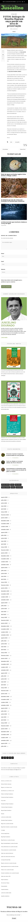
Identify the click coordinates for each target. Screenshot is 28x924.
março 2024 (4, 582)
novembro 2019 (5, 734)
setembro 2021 (5, 670)
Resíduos (12, 487)
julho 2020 (3, 711)
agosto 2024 (4, 567)
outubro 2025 (4, 526)
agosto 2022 (4, 637)
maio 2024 (3, 576)
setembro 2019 (5, 740)
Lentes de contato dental (6, 817)
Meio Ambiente (14, 28)
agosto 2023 (4, 602)
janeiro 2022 (4, 658)
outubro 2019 (4, 737)
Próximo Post (22, 149)
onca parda (17, 142)
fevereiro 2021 (4, 690)
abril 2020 (3, 720)
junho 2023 (4, 608)
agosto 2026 (4, 497)
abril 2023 (3, 614)
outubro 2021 (4, 667)
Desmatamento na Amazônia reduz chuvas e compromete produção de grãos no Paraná (16, 470)
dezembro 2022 (5, 626)
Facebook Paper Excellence (6, 820)
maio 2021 (3, 681)
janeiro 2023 (4, 623)
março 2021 (4, 687)
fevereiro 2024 (5, 585)
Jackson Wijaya (6, 882)
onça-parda (23, 52)
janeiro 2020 (4, 728)
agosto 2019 (4, 743)
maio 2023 (3, 611)
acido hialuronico (11, 856)
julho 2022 (3, 640)
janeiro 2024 (4, 588)
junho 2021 (4, 679)
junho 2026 (4, 503)
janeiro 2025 (4, 553)
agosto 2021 (4, 673)
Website (3, 269)
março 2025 (4, 547)
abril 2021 (3, 684)
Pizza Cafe (3, 800)
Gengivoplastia (4, 886)
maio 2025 (3, 541)
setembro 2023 (5, 599)
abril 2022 (3, 649)
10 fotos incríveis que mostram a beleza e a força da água (14, 222)
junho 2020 (4, 714)
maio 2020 (3, 717)
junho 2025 (4, 538)
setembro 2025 (5, 529)
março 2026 (4, 511)
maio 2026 (3, 506)
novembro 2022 (5, 629)
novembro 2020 (5, 699)
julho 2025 (3, 535)
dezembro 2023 (5, 591)
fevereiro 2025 (5, 550)
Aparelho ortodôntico (5, 896)
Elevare (2, 813)
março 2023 (4, 617)
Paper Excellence (9, 793)
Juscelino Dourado (9, 823)
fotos (11, 142)
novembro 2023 (5, 594)
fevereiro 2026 (5, 514)
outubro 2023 (4, 596)
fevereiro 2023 (5, 620)
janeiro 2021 (4, 693)
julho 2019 (3, 746)
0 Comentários (15, 457)
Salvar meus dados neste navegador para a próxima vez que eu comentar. (11, 281)
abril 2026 (3, 509)
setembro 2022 (5, 635)
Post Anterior (5, 149)
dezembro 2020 (5, 696)
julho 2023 (3, 605)
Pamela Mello (7, 859)
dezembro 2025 (5, 520)
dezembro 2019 (5, 731)
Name (3, 253)
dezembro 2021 (5, 661)
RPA (9, 876)
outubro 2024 (4, 561)
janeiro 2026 (4, 517)
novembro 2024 (5, 558)
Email (2, 261)
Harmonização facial (5, 833)
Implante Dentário (4, 889)
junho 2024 (4, 573)
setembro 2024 (5, 564)
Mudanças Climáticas (5, 487)
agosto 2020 (4, 708)
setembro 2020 (5, 705)
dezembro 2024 (5, 555)
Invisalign (3, 830)
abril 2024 (3, 579)
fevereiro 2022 (5, 655)
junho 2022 (4, 643)
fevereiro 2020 (5, 725)
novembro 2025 (5, 523)
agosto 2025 (4, 532)
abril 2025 (3, 544)
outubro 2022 (4, 632)
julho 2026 (3, 500)
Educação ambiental (5, 484)
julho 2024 (3, 570)
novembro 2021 (5, 664)
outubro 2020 (4, 702)
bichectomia (10, 853)
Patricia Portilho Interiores (6, 784)
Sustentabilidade (19, 487)
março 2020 (4, 722)
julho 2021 (3, 676)
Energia (12, 484)
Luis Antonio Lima (7, 780)
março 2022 (4, 652)
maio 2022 (3, 646)
